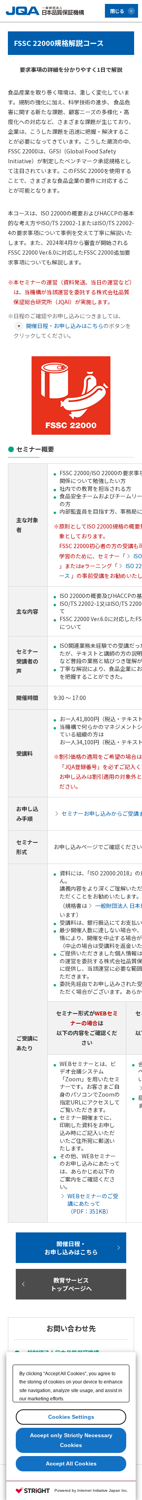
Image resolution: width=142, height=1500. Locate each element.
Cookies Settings (71, 1417)
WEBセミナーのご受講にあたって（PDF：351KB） (92, 1203)
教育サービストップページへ (71, 1284)
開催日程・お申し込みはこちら (64, 326)
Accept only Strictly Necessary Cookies (71, 1440)
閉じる (117, 10)
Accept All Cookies (71, 1463)
